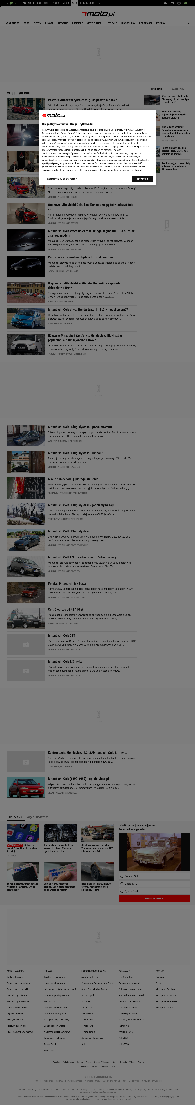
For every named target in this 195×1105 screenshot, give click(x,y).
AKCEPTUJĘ (142, 179)
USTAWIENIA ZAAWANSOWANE (62, 179)
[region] (97, 147)
